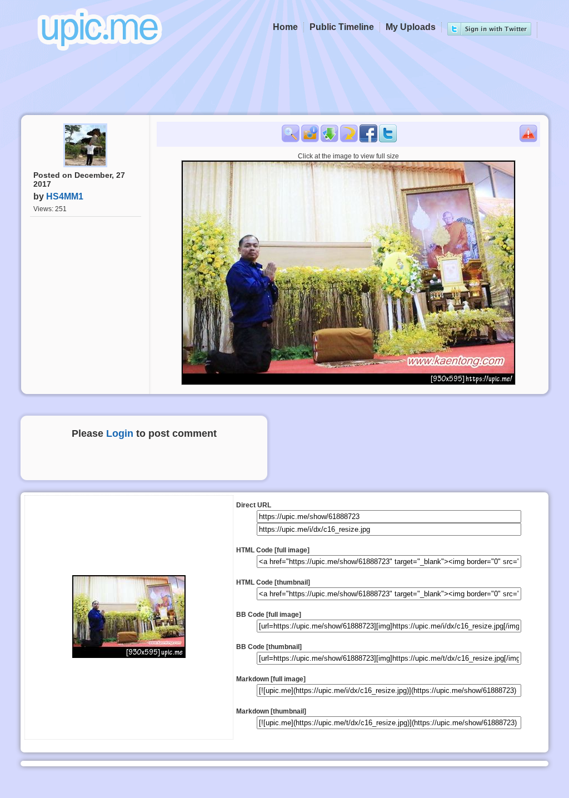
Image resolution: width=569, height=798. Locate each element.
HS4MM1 (64, 196)
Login (119, 433)
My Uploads (411, 27)
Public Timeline (342, 27)
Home (285, 27)
